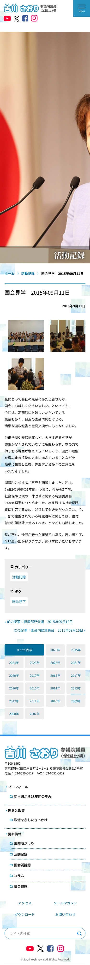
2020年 (14, 675)
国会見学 (19, 601)
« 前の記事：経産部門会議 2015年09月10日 (39, 621)
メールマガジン (65, 903)
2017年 (76, 675)
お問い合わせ (65, 914)
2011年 (35, 701)
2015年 (35, 688)
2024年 (14, 662)
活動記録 (19, 576)
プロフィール (18, 786)
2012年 (14, 701)
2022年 (55, 662)
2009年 (76, 701)
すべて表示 (24, 650)
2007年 (35, 713)
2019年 (35, 675)
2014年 (55, 688)
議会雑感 (20, 886)
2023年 (35, 662)
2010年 (55, 701)
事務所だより (24, 843)
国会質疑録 (22, 864)
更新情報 (14, 834)
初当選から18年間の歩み (32, 796)
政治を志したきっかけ (31, 819)
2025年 (76, 650)
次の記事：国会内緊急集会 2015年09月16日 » (49, 630)
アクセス (24, 903)
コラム (19, 875)
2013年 (76, 688)
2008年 (14, 713)
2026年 (55, 650)
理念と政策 (16, 810)
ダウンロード (25, 914)
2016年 (14, 688)
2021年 (76, 662)
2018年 (55, 675)
